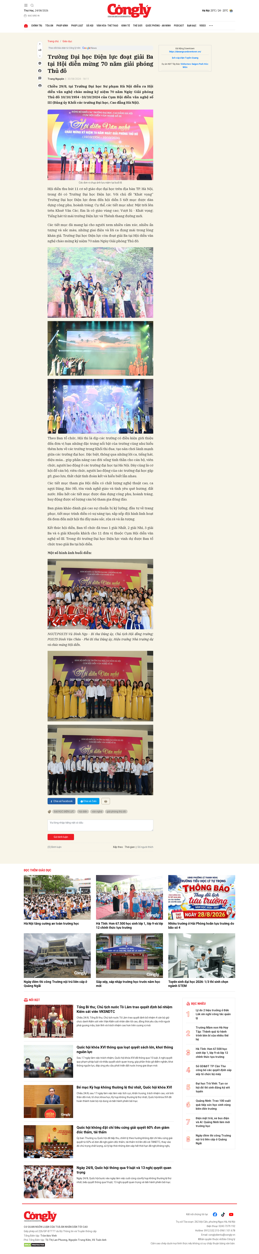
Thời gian (130, 847)
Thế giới (137, 25)
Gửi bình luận (61, 837)
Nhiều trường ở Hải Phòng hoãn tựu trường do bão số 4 (201, 925)
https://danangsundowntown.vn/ (185, 51)
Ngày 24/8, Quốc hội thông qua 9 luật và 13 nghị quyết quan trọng (124, 1170)
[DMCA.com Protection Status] (76, 1245)
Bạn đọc (191, 25)
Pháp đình (62, 25)
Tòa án (49, 25)
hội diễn (83, 811)
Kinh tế (125, 25)
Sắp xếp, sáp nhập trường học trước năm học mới (128, 984)
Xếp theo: (118, 847)
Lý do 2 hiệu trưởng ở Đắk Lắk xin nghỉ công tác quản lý (213, 1014)
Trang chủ (53, 41)
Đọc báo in (33, 15)
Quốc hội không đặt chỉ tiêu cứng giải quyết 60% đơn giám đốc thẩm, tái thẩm (123, 1129)
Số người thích (145, 847)
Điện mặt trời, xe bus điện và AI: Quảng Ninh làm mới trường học (213, 1122)
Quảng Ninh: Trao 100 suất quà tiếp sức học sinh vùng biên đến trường (213, 1104)
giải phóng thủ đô (116, 811)
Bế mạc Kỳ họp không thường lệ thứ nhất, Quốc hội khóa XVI (124, 1087)
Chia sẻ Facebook (63, 801)
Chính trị (36, 25)
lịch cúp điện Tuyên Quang (185, 58)
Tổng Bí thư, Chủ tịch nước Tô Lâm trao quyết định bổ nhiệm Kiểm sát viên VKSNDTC (124, 1009)
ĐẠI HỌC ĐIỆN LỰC (64, 811)
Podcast (179, 25)
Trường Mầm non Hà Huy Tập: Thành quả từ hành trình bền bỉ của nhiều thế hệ (212, 1033)
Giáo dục (67, 41)
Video (202, 25)
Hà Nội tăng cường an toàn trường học (51, 923)
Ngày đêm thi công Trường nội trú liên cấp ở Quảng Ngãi (55, 984)
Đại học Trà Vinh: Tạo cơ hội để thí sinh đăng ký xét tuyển (213, 1087)
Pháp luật (77, 25)
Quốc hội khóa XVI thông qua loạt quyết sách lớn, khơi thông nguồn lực (125, 1049)
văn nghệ (97, 811)
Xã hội (89, 25)
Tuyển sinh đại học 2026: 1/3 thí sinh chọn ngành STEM (198, 984)
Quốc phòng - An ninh (158, 25)
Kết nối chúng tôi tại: (197, 1214)
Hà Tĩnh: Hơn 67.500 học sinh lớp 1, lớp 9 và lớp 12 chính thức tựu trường (129, 925)
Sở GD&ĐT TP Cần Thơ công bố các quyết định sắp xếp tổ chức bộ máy (214, 1070)
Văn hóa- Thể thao (107, 25)
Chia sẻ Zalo (90, 801)
